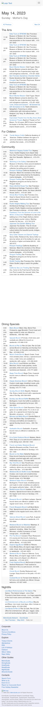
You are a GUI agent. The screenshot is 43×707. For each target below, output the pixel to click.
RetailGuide (6, 667)
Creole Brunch (15, 571)
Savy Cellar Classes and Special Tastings (24, 234)
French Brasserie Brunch (18, 507)
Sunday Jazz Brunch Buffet (19, 399)
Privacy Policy (6, 634)
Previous (8, 24)
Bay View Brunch (15, 463)
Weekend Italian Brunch (18, 480)
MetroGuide (6, 661)
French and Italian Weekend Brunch (22, 445)
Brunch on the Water (17, 454)
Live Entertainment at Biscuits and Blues (19, 602)
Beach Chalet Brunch (17, 354)
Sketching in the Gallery (18, 161)
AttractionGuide (7, 672)
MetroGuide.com (15, 692)
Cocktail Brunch (15, 578)
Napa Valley (6, 654)
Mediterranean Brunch (17, 489)
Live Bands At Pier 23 (12, 608)
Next (36, 24)
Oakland (4, 650)
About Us (5, 630)
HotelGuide (5, 665)
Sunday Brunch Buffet (17, 391)
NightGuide (5, 669)
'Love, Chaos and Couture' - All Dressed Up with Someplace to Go (24, 105)
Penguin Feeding (16, 179)
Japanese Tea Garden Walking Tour (22, 223)
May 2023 (20, 620)
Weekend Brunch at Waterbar (20, 525)
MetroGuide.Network (10, 618)
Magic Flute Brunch (16, 373)
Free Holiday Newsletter (10, 687)
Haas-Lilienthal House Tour (19, 186)
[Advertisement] (21, 298)
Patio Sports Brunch (16, 407)
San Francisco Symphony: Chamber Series (24, 76)
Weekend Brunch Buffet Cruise (20, 471)
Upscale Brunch (15, 338)
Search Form (6, 678)
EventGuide (24, 618)
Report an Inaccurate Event (11, 685)
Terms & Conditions (8, 632)
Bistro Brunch (14, 328)
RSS (3, 645)
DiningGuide (6, 663)
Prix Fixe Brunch (15, 536)
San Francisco (10, 620)
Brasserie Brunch (16, 499)
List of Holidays (7, 647)
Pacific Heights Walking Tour (19, 203)
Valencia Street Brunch (17, 517)
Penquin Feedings (16, 170)
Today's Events (7, 641)
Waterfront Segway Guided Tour (21, 150)
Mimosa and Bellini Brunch (19, 416)
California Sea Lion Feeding (19, 268)
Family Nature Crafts (17, 135)
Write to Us (5, 680)
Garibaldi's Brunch (16, 428)
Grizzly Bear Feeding (17, 195)
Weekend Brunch (16, 553)
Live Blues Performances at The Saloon (19, 591)
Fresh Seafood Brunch (17, 562)
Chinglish (12, 80)
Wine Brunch (14, 363)
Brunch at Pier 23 (16, 345)
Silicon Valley (6, 652)
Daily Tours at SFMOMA (17, 34)
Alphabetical (6, 643)
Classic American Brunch (18, 381)
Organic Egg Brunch (17, 544)
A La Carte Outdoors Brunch (19, 437)
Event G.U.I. (6, 683)
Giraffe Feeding (15, 261)
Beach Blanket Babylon (17, 67)
